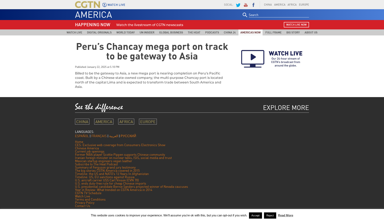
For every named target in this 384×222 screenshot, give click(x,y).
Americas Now (250, 32)
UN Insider (147, 32)
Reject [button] (270, 215)
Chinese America (87, 148)
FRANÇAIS (99, 136)
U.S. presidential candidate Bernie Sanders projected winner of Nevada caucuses (131, 187)
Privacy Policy (84, 203)
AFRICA (292, 4)
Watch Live (74, 32)
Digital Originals (99, 32)
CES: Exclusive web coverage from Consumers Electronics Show (120, 145)
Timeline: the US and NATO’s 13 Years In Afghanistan (112, 174)
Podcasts (212, 32)
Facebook (253, 4)
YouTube (245, 4)
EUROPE (304, 4)
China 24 (230, 32)
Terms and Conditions (90, 199)
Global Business (171, 32)
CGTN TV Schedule (88, 193)
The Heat (194, 32)
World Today (125, 32)
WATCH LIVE (116, 5)
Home (79, 142)
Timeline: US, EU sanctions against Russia (104, 177)
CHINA (268, 4)
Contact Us (82, 206)
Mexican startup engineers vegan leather (103, 161)
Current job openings (89, 151)
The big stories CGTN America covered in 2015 (107, 171)
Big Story (293, 32)
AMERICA (279, 4)
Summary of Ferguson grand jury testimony (105, 167)
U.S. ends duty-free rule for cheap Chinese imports (110, 183)
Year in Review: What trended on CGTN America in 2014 (113, 190)
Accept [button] (255, 215)
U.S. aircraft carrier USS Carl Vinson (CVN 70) (107, 180)
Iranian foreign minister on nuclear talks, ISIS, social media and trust (123, 158)
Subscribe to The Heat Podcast (96, 164)
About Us (311, 32)
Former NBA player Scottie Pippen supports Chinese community (120, 155)
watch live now (296, 24)
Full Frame (273, 32)
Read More (285, 215)
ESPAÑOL (82, 136)
